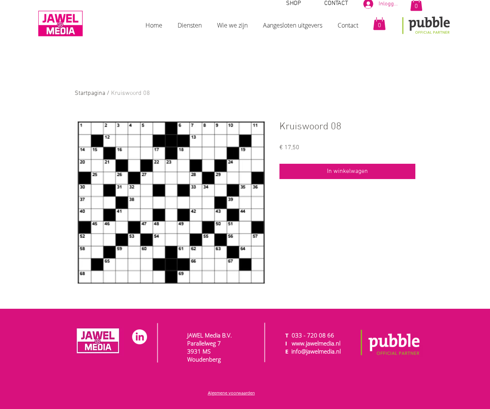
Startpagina (90, 93)
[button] (189, 21)
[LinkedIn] (139, 336)
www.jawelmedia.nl (316, 343)
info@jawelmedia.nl (316, 351)
